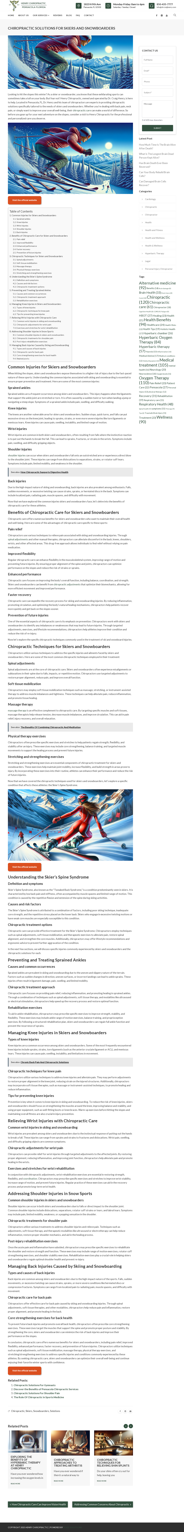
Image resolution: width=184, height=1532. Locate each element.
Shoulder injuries (24, 229)
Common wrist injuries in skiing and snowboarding (39, 321)
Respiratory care (154, 400)
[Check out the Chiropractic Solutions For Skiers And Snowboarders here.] (70, 200)
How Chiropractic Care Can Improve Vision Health (38, 1504)
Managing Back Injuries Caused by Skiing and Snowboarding (40, 345)
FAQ (78, 15)
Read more (15, 1484)
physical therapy (157, 392)
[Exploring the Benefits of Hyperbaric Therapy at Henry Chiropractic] (27, 1441)
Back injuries (22, 232)
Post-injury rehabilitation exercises (32, 341)
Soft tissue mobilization (27, 263)
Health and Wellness (155, 238)
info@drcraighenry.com (166, 7)
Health (148, 222)
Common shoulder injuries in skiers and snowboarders (40, 335)
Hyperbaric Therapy (154, 253)
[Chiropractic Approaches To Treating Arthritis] (70, 1443)
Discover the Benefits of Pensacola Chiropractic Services (46, 1389)
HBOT (145, 315)
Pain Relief (157, 383)
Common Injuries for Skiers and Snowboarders (34, 215)
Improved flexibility (25, 242)
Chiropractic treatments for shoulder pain (35, 338)
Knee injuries (22, 222)
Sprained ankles (23, 219)
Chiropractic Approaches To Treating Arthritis (68, 1462)
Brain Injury (166, 293)
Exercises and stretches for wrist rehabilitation (37, 328)
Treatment (147, 417)
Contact (89, 15)
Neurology (158, 369)
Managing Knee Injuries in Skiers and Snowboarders (36, 304)
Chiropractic (18, 1410)
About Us (23, 15)
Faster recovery (23, 249)
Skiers (29, 1410)
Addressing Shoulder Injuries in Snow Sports (33, 331)
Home (11, 15)
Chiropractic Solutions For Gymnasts (34, 1385)
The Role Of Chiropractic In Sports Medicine (39, 1397)
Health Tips (151, 329)
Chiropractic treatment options (30, 286)
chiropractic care (82, 110)
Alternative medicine (157, 285)
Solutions (55, 1410)
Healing (159, 315)
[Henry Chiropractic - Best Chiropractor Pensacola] (34, 5)
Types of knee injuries (26, 307)
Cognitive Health (146, 311)
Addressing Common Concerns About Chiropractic (102, 1504)
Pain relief (21, 239)
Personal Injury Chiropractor (159, 269)
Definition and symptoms (28, 280)
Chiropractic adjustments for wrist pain (34, 324)
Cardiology (150, 199)
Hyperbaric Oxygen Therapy (155, 339)
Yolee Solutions (72, 1527)
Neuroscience (147, 374)
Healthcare (156, 324)
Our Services (40, 15)
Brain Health (150, 292)
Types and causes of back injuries (31, 348)
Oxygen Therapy (154, 380)
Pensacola (159, 387)
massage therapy (17, 710)
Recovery (148, 396)
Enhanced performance (27, 246)
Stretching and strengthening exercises (34, 273)
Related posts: (23, 358)
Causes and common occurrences (31, 294)
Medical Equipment (151, 361)
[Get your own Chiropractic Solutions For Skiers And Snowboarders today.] (70, 1371)
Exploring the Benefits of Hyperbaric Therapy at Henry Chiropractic (25, 1462)
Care (142, 298)
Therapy (170, 409)
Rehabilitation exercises (27, 300)
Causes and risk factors (27, 283)
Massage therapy (24, 266)
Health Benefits (155, 322)
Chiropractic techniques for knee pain (33, 311)
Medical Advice (149, 355)
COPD (157, 311)
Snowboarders (41, 1410)
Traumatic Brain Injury (155, 413)
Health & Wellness (154, 245)
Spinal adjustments (25, 259)
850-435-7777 (165, 4)
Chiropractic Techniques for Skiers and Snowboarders (37, 256)
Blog (69, 15)
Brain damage (165, 288)
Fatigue (165, 311)
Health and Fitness (154, 230)
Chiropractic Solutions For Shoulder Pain (37, 1393)
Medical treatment (156, 362)
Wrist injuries (22, 225)
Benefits (152, 288)
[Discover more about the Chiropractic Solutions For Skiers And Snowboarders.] (70, 867)
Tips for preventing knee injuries (31, 314)
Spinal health (145, 409)
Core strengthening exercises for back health (36, 355)
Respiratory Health (156, 404)
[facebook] (120, 1411)
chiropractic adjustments (67, 584)
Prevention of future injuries (29, 252)
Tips (141, 413)
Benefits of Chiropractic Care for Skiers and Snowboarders (40, 235)
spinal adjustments (18, 539)
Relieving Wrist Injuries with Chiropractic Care (34, 317)
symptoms (158, 408)
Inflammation (164, 352)
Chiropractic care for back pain (30, 352)
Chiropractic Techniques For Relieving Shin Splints (113, 1462)
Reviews (57, 15)
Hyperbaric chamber (158, 333)
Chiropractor (151, 214)
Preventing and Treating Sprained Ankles (31, 290)
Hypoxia (151, 351)
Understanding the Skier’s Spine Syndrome (32, 276)
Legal (147, 261)
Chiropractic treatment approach (31, 297)
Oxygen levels (163, 374)
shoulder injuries (17, 455)
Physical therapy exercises (28, 269)
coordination (30, 1178)
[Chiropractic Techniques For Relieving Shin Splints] (113, 1443)
